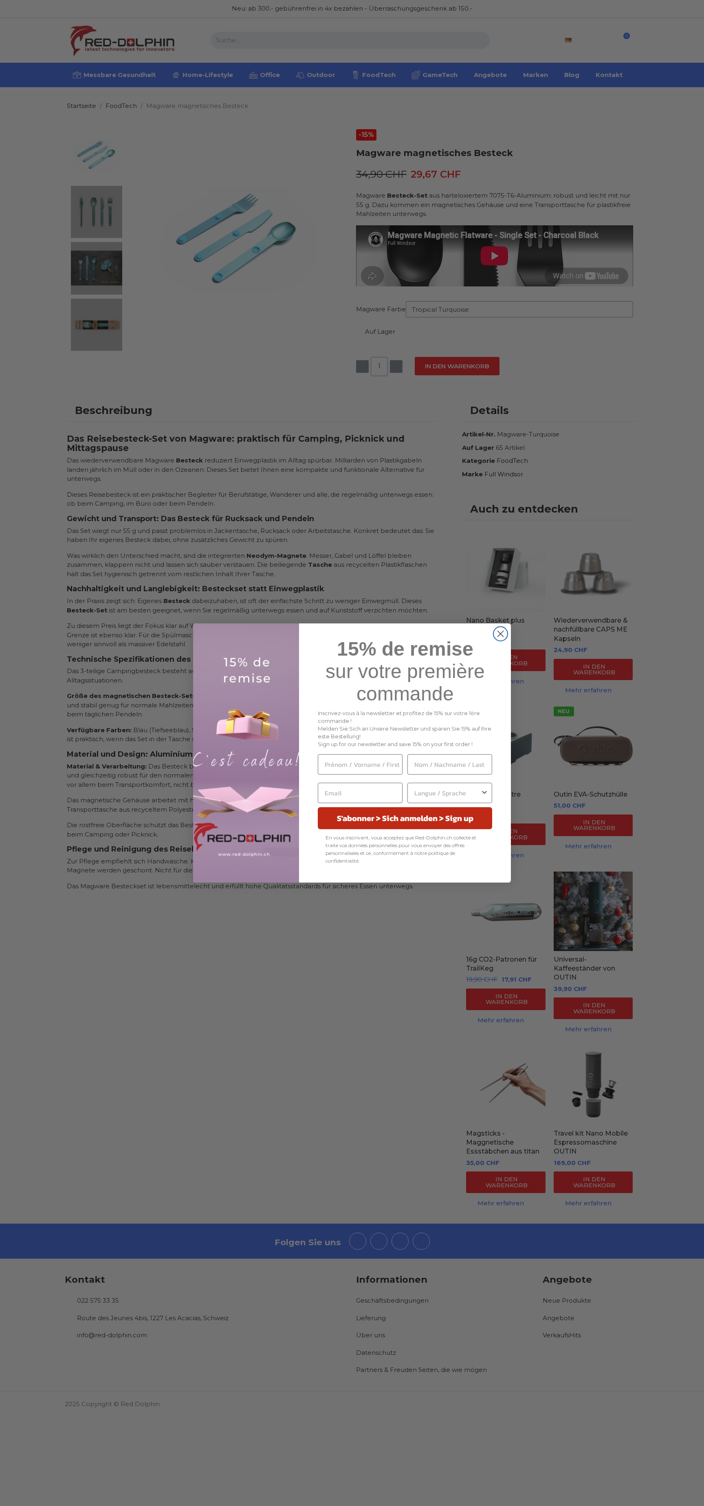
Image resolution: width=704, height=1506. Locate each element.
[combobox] (447, 793)
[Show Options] (484, 793)
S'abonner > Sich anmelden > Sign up (405, 818)
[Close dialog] (500, 634)
